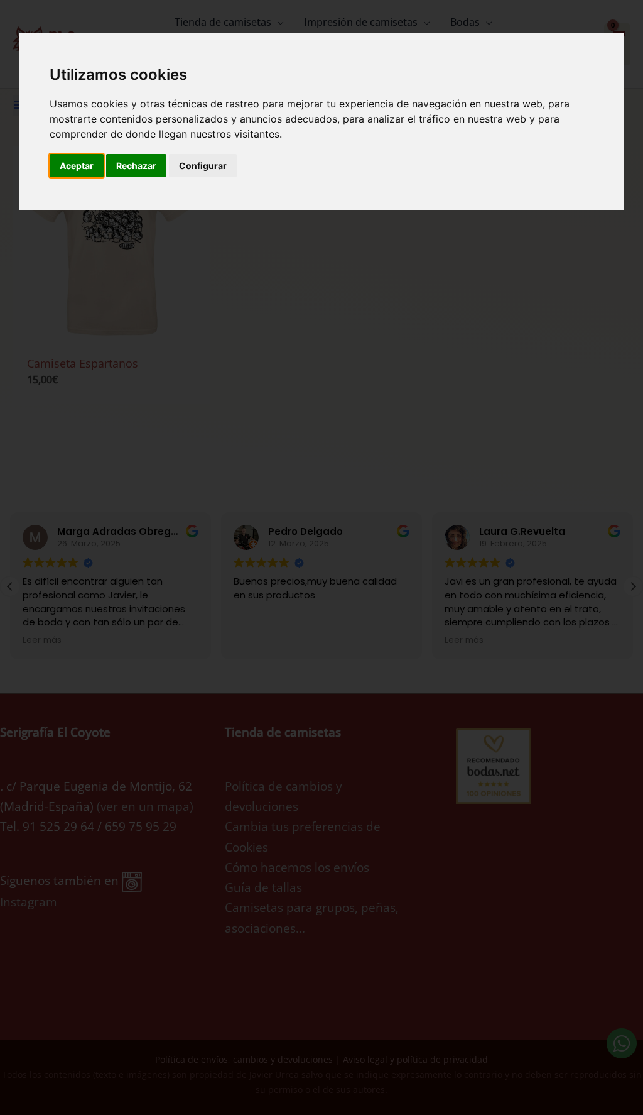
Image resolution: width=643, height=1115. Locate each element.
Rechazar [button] (136, 165)
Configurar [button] (203, 165)
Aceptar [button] (77, 165)
